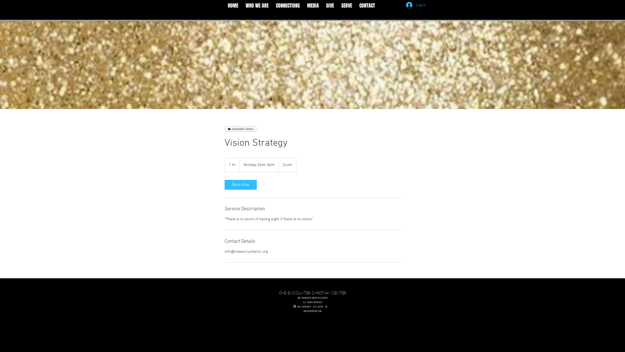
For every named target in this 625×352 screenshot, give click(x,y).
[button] (257, 5)
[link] (241, 185)
